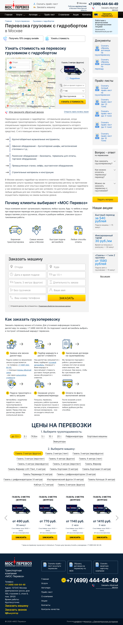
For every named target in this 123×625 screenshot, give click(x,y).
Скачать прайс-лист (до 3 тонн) (106, 113)
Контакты (86, 14)
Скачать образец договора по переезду (102, 64)
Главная (8, 14)
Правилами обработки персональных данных (55, 306)
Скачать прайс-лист (47, 4)
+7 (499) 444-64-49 (103, 3)
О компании (63, 14)
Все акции (105, 276)
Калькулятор (11, 613)
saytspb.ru (78, 622)
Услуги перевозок (22, 21)
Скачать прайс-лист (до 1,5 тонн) (106, 103)
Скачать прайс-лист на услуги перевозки (55, 566)
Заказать (66, 298)
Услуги (19, 14)
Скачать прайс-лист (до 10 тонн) (106, 137)
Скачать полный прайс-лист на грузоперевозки (103, 90)
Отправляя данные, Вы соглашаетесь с (41, 306)
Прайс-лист (47, 592)
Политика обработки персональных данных (101, 622)
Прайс (49, 14)
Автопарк (33, 14)
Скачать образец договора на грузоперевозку (102, 50)
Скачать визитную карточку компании (102, 567)
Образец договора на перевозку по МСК (77, 567)
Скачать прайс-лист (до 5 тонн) (106, 124)
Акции (76, 14)
